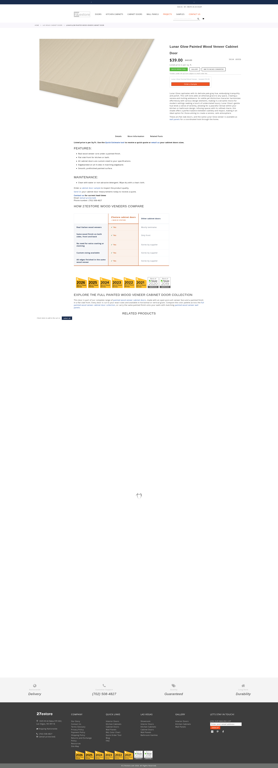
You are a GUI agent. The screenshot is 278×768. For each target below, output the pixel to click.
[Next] (193, 2)
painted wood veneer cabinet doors (129, 300)
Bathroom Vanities (149, 735)
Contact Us (76, 724)
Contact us (79, 195)
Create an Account (194, 7)
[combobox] (186, 18)
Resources (76, 743)
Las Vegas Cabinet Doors (52, 25)
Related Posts (156, 136)
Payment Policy (78, 732)
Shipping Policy (78, 735)
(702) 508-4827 (45, 734)
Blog (108, 738)
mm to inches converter (214, 69)
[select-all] (67, 318)
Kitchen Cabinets (113, 724)
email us (155, 142)
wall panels (175, 119)
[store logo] (82, 14)
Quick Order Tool (178, 69)
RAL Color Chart (113, 732)
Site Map (75, 746)
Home (37, 25)
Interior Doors (112, 721)
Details (118, 136)
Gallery (194, 69)
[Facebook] (223, 731)
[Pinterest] (218, 731)
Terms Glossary (78, 727)
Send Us (77, 192)
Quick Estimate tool (114, 142)
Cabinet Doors (112, 727)
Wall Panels (111, 729)
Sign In (180, 7)
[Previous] (91, 2)
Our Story (75, 721)
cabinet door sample (90, 188)
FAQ (107, 741)
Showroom (146, 721)
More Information (136, 136)
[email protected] (88, 198)
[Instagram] (212, 731)
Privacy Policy (77, 729)
